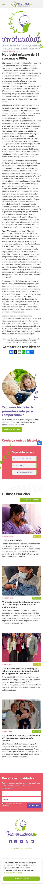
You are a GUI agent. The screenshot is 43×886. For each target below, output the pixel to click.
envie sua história (12, 430)
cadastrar (34, 806)
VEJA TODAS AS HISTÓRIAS (24, 472)
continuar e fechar (21, 879)
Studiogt (28, 848)
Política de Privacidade (12, 873)
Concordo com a (12, 805)
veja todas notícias (30, 500)
